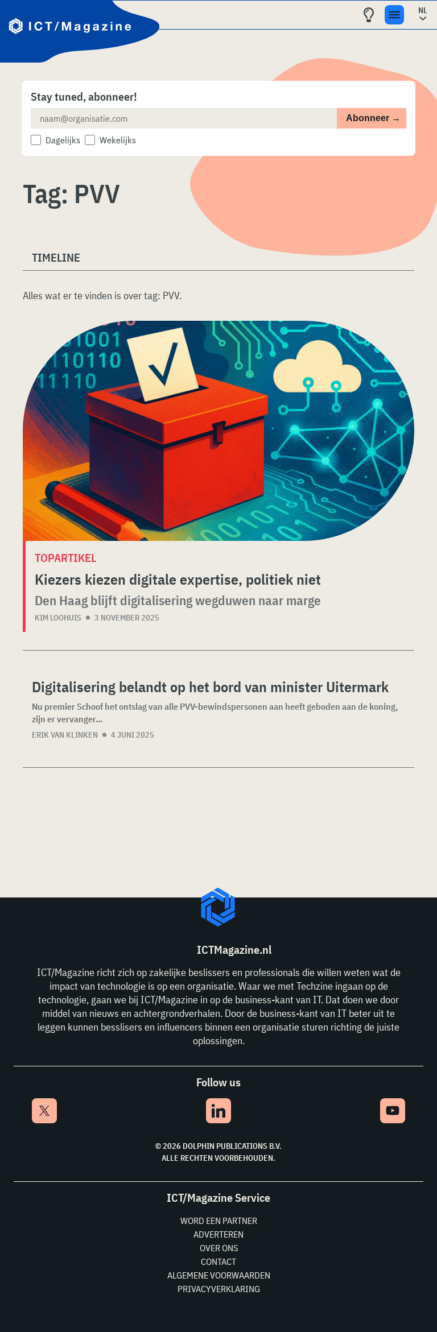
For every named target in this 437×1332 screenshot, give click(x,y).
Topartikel (65, 557)
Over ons (219, 1248)
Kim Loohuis (58, 618)
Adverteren (218, 1234)
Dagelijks (63, 140)
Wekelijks (118, 140)
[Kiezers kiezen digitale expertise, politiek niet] (218, 431)
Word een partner (218, 1220)
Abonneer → (373, 118)
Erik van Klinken (65, 735)
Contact (218, 1261)
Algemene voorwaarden (218, 1275)
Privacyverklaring (219, 1288)
